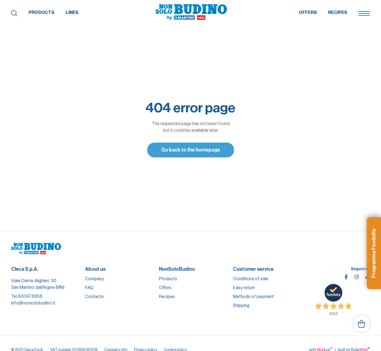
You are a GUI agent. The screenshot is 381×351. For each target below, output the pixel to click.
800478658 (30, 296)
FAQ (89, 287)
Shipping (241, 305)
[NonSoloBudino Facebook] (346, 276)
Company (94, 278)
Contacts (94, 296)
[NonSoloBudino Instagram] (356, 276)
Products (41, 12)
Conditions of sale (250, 278)
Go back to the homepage (190, 150)
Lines (72, 12)
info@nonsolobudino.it (33, 303)
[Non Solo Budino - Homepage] (191, 12)
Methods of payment (253, 296)
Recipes (337, 12)
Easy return (244, 287)
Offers (308, 12)
